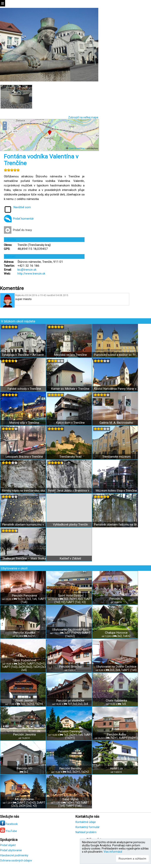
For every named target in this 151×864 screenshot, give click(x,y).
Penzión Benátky (70, 768)
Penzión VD (24, 768)
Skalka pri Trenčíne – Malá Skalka (24, 558)
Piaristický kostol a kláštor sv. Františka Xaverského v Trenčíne (116, 355)
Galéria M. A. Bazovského (116, 422)
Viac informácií (113, 851)
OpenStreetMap (77, 148)
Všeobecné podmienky (14, 855)
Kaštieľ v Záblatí (70, 558)
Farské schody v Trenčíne (24, 388)
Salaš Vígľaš (70, 799)
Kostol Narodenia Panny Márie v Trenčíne (116, 388)
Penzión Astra (116, 734)
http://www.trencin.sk (31, 273)
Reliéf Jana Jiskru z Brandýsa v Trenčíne (70, 490)
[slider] (12, 170)
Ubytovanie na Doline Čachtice (116, 666)
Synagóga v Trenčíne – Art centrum (24, 355)
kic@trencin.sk (26, 269)
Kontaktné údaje (86, 822)
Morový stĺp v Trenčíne (24, 422)
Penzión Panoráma (24, 595)
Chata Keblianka (116, 700)
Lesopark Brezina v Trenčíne (24, 456)
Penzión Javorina (24, 734)
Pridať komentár (23, 218)
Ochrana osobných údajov (16, 860)
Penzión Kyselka (24, 632)
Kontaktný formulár (88, 827)
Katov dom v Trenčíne (70, 422)
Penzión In (116, 598)
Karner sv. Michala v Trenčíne (70, 388)
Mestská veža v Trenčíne (70, 355)
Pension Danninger (70, 731)
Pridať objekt (8, 845)
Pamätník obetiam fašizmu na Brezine (116, 524)
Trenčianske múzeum (116, 456)
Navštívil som (22, 207)
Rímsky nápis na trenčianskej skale (24, 490)
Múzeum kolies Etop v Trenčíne (116, 490)
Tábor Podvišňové (24, 660)
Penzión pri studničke (70, 700)
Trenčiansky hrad (70, 456)
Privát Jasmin (24, 700)
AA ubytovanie (24, 799)
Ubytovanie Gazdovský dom (70, 629)
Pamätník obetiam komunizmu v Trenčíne (24, 524)
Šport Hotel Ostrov (70, 595)
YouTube (11, 831)
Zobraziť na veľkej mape (83, 117)
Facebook (11, 824)
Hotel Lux (116, 768)
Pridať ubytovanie (11, 850)
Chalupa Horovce (116, 632)
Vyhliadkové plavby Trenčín (70, 524)
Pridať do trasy (22, 230)
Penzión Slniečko (70, 666)
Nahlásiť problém (86, 832)
